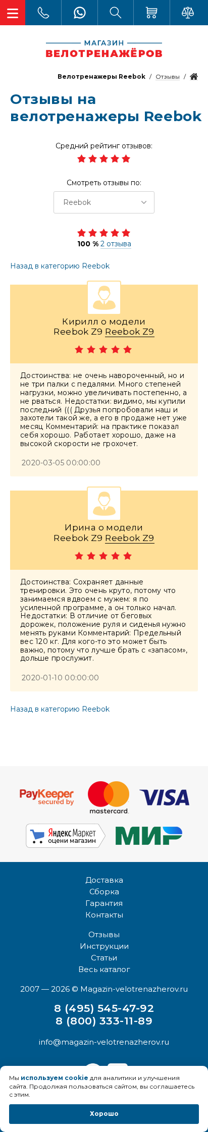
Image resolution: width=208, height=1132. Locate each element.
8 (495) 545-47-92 (104, 1008)
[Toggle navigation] (12, 12)
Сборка (104, 891)
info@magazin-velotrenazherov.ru (104, 1042)
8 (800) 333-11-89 (104, 1020)
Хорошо (104, 1113)
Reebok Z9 (129, 332)
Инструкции (104, 946)
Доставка (104, 880)
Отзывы (104, 934)
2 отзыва (115, 243)
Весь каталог (104, 969)
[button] (104, 202)
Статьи (104, 957)
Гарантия (104, 903)
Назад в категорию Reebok (60, 266)
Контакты (104, 915)
